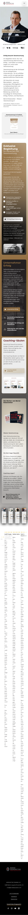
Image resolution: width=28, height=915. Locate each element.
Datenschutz (14, 899)
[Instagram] (12, 908)
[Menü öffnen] (24, 3)
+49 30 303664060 (14, 893)
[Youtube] (16, 908)
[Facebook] (8, 908)
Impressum (14, 896)
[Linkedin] (19, 908)
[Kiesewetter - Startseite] (9, 3)
